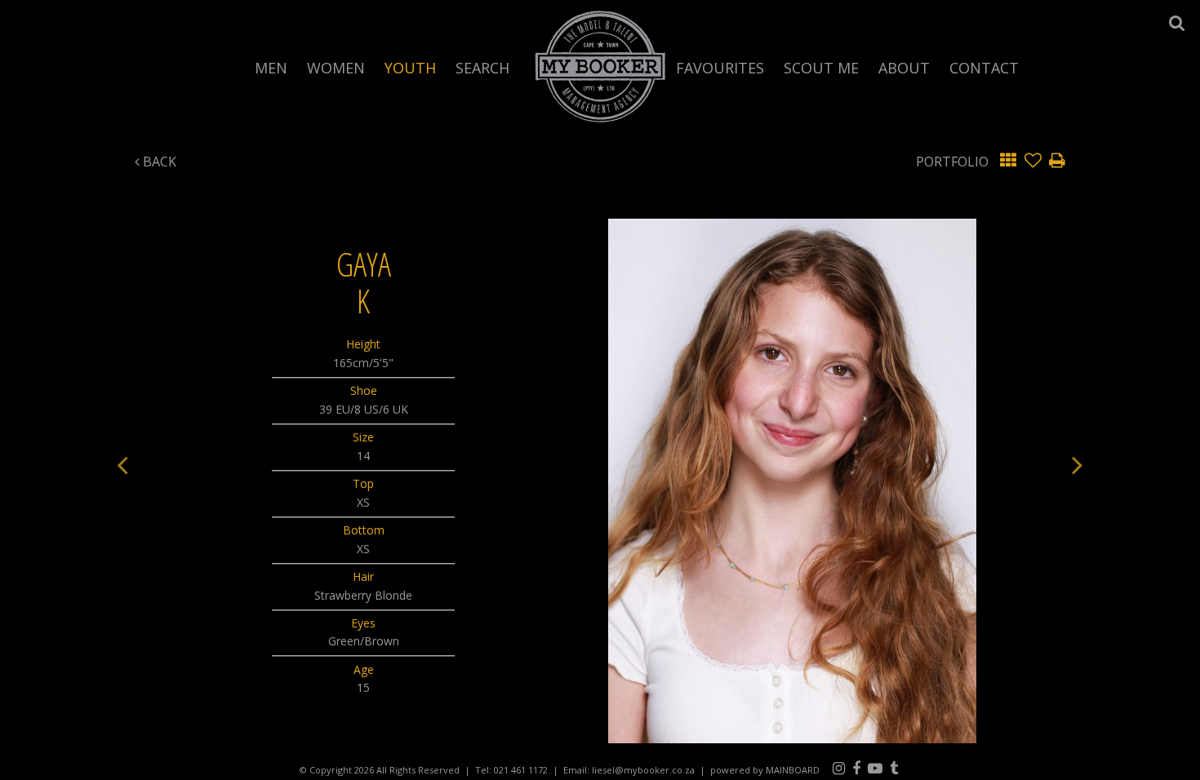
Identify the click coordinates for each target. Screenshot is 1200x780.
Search (482, 67)
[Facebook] (856, 768)
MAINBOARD (793, 770)
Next (1077, 464)
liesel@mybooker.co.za (643, 770)
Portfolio (952, 162)
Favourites (720, 67)
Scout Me (821, 67)
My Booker (600, 66)
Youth (410, 67)
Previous (122, 464)
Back (158, 162)
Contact (984, 67)
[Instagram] (839, 768)
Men (271, 67)
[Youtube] (875, 768)
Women (336, 67)
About (904, 67)
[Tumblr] (894, 768)
